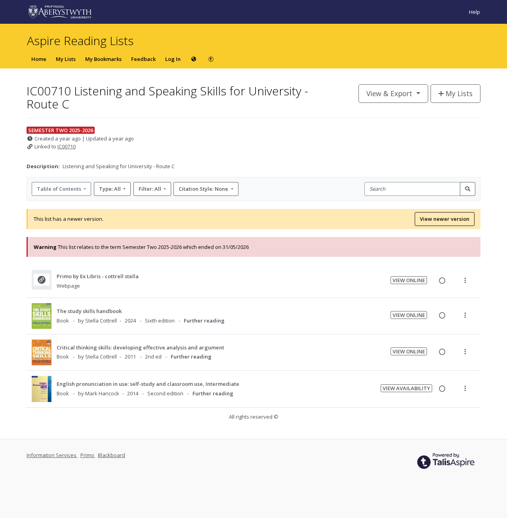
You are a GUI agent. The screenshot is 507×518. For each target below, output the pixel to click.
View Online (409, 280)
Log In (173, 59)
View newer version (444, 218)
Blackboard (111, 455)
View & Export (389, 93)
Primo (87, 455)
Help (474, 11)
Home (38, 59)
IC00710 (66, 146)
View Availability (406, 388)
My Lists (66, 59)
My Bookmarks (103, 59)
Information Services (52, 455)
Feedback (143, 59)
